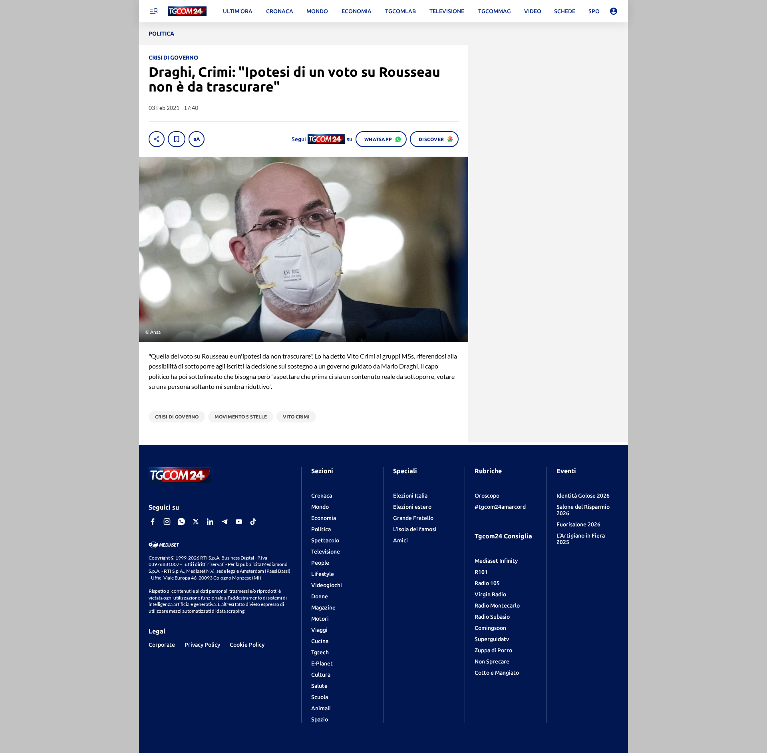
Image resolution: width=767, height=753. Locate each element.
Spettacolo (325, 540)
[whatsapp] (181, 522)
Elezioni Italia (410, 495)
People (320, 563)
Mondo (320, 507)
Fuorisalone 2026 (578, 524)
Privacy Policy (202, 644)
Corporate (162, 644)
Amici (400, 540)
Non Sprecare (492, 661)
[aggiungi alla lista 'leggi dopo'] (176, 139)
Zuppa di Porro (493, 650)
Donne (319, 596)
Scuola (319, 697)
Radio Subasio (492, 617)
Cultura (320, 674)
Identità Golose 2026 (583, 495)
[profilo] (613, 11)
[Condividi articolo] (157, 139)
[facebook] (153, 522)
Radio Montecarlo (497, 605)
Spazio (319, 719)
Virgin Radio (490, 594)
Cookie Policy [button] (247, 644)
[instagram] (167, 522)
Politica (321, 529)
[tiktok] (253, 522)
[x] (196, 522)
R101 (481, 572)
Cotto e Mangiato (497, 672)
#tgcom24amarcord (500, 507)
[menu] (153, 11)
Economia (323, 518)
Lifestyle (322, 574)
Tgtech (320, 652)
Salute (319, 686)
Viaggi (319, 630)
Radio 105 (487, 583)
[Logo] (187, 11)
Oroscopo (487, 495)
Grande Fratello (413, 518)
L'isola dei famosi (414, 529)
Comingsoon (490, 628)
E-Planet (322, 663)
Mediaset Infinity (496, 561)
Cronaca (321, 495)
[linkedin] (210, 522)
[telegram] (225, 522)
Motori (320, 619)
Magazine (323, 607)
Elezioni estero (412, 507)
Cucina (319, 641)
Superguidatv (492, 639)
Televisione (325, 551)
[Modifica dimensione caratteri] (197, 139)
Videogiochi (326, 585)
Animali (321, 708)
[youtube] (239, 522)
